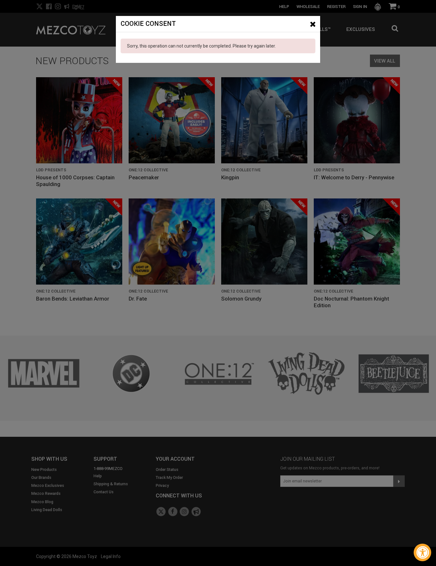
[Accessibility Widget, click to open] (422, 552)
